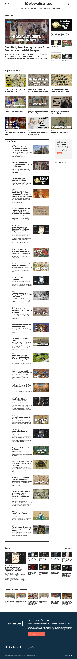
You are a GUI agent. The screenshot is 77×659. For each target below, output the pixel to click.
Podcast (27, 8)
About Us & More (56, 8)
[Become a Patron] (36, 635)
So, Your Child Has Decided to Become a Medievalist (66, 49)
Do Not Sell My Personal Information (32, 648)
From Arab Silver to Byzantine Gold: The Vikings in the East (22, 311)
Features (33, 8)
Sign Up (59, 153)
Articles (13, 145)
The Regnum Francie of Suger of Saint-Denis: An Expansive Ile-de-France (21, 149)
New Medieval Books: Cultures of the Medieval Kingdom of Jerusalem (56, 49)
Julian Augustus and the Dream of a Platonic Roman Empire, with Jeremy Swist (67, 603)
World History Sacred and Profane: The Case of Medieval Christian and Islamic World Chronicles (21, 211)
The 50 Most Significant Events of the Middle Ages (60, 90)
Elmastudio (33, 655)
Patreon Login (47, 8)
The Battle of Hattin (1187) (43, 602)
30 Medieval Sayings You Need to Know (60, 112)
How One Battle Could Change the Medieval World (22, 372)
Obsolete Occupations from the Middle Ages (38, 112)
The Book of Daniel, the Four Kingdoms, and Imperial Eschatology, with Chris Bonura (33, 603)
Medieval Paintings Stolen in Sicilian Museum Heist (21, 386)
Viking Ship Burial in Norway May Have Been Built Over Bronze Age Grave (22, 357)
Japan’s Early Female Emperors (19, 514)
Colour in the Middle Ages (14, 111)
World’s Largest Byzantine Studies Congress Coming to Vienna (22, 529)
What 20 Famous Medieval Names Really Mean (21, 325)
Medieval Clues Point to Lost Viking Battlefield (20, 478)
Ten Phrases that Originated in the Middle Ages (38, 133)
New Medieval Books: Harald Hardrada (55, 573)
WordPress (23, 655)
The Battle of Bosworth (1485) (20, 339)
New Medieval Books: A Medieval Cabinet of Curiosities (67, 560)
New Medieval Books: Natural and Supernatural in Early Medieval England (66, 575)
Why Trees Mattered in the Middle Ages (21, 449)
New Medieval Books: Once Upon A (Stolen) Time (43, 573)
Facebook (68, 4)
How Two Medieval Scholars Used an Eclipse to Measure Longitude (22, 463)
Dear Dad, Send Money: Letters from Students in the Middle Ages (27, 48)
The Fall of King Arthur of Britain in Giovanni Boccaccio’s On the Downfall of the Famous (21, 494)
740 (27, 539)
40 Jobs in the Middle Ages (60, 132)
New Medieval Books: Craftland (66, 62)
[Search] (8, 4)
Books (52, 46)
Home (18, 8)
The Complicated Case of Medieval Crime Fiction (55, 63)
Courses (40, 8)
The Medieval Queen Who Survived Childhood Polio (60, 35)
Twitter (71, 4)
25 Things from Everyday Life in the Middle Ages (15, 91)
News (22, 8)
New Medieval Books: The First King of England (32, 573)
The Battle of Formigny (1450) (21, 602)
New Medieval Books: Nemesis (19, 432)
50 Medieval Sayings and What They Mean (21, 418)
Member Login (61, 156)
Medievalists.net (38, 3)
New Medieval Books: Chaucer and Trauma (19, 400)
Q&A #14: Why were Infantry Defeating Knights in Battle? (55, 602)
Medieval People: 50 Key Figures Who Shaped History (38, 90)
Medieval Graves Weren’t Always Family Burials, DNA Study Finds (22, 295)
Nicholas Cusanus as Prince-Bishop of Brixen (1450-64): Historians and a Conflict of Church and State (22, 193)
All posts (68, 15)
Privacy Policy (30, 646)
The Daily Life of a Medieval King (15, 133)
